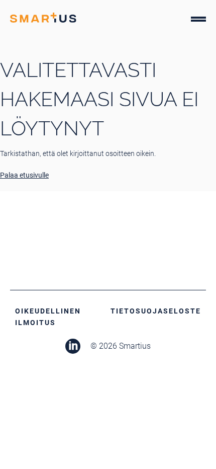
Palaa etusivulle (24, 175)
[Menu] (198, 21)
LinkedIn (72, 346)
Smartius (43, 18)
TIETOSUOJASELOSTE (156, 311)
